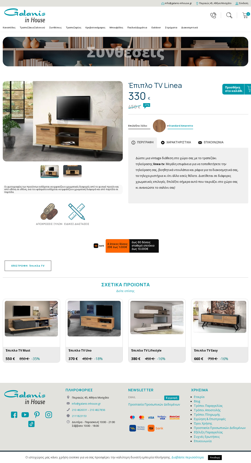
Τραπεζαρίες (73, 27)
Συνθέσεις (55, 27)
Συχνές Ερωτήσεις (207, 437)
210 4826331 (79, 410)
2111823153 (79, 416)
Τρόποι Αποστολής (207, 410)
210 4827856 (97, 410)
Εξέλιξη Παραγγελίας (208, 432)
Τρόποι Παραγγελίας (208, 406)
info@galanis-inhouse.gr (86, 403)
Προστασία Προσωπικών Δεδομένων (154, 404)
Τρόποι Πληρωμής (207, 415)
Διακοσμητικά (189, 27)
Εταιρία (199, 397)
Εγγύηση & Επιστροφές (210, 419)
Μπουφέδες (116, 27)
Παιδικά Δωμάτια (137, 27)
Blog (197, 401)
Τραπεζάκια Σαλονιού (32, 27)
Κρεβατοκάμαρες (95, 27)
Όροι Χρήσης (203, 423)
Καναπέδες (9, 27)
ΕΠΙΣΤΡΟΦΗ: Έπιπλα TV (27, 265)
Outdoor (156, 27)
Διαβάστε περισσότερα (187, 457)
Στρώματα (171, 27)
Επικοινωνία (202, 441)
